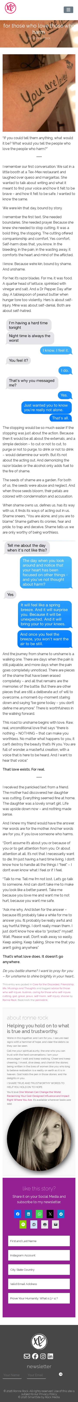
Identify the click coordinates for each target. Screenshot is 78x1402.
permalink (41, 1000)
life (4, 988)
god (15, 996)
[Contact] (27, 1356)
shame (65, 996)
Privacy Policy (48, 1394)
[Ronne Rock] (10, 8)
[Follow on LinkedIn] (50, 1356)
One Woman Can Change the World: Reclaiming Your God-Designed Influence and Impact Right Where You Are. (38, 1096)
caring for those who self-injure (51, 992)
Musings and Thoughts (22, 988)
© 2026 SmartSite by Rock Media (39, 1397)
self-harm (40, 996)
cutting (7, 996)
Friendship (67, 984)
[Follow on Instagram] (43, 1356)
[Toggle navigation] (68, 10)
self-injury (53, 996)
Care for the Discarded (46, 984)
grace (21, 996)
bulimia (26, 992)
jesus (29, 996)
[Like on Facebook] (35, 1356)
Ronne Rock (10, 1000)
